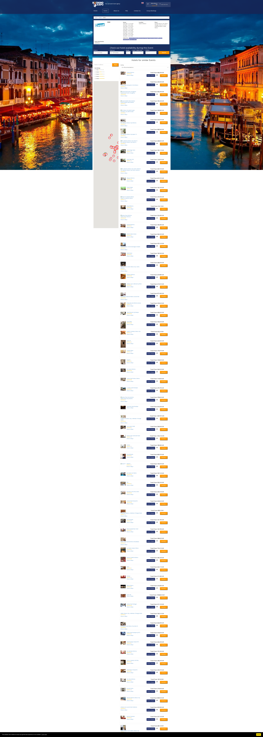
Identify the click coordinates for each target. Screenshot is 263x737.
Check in (96, 50)
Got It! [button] (258, 734)
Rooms (127, 50)
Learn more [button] (44, 734)
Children (147, 50)
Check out (112, 50)
